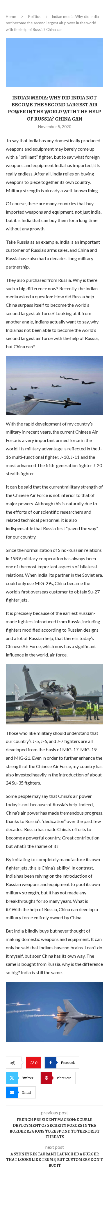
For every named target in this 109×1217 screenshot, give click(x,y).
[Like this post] (32, 1063)
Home (11, 16)
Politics (34, 16)
